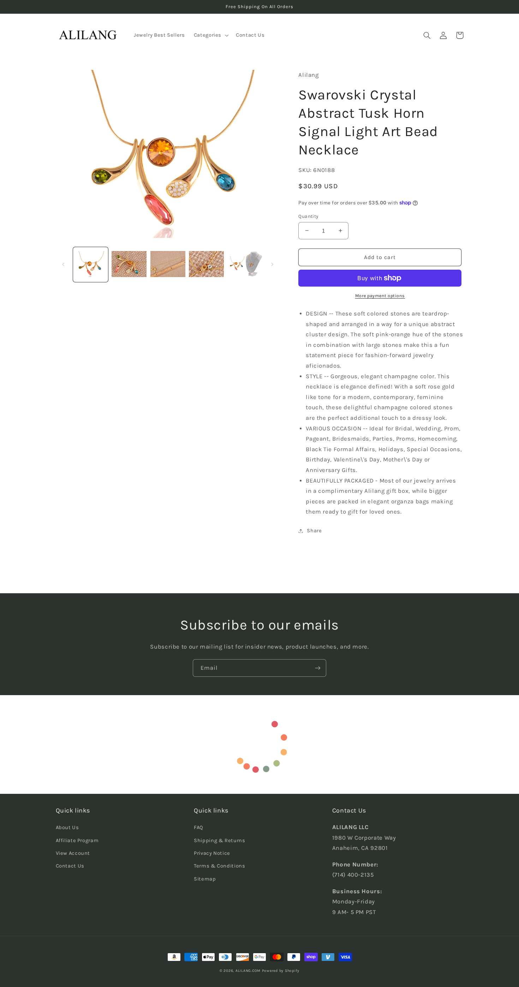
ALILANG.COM (248, 970)
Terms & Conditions (219, 866)
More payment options (380, 295)
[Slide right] (272, 264)
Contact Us (70, 866)
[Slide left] (63, 264)
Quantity (308, 216)
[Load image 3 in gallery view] (167, 264)
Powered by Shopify (280, 970)
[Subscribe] (318, 667)
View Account (73, 853)
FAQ (198, 827)
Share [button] (314, 531)
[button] (210, 35)
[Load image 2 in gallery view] (129, 264)
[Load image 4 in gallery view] (206, 264)
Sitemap (205, 879)
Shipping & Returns (219, 841)
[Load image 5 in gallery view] (245, 264)
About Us (67, 827)
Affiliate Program (77, 841)
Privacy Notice (212, 853)
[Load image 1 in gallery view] (90, 264)
